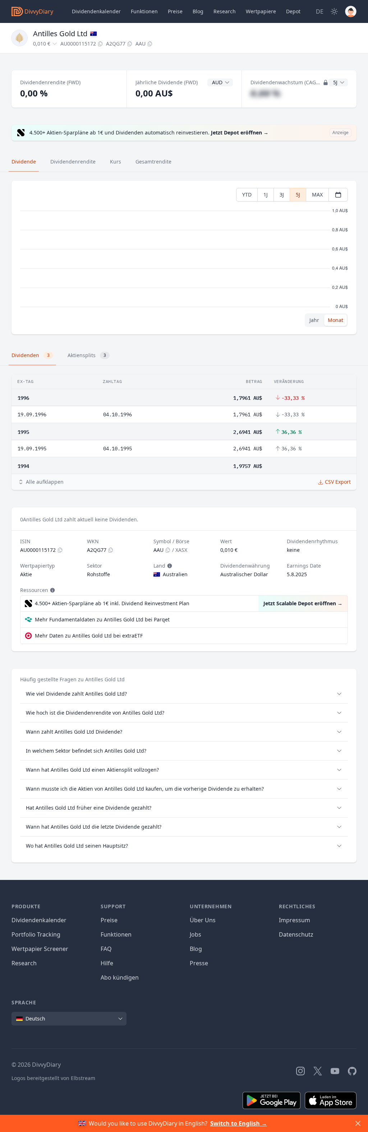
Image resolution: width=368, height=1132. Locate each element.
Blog (196, 949)
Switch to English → (238, 1123)
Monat (335, 320)
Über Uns (203, 920)
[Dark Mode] (334, 11)
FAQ (106, 949)
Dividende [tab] (24, 161)
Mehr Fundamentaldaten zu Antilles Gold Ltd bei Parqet (102, 619)
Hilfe (107, 963)
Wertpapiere (261, 11)
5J (298, 194)
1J (265, 194)
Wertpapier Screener (40, 949)
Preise (175, 11)
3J (282, 194)
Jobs (195, 934)
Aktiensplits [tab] (87, 355)
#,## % (265, 93)
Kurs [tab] (115, 161)
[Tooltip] (168, 566)
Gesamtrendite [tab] (153, 161)
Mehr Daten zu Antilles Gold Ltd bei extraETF (89, 635)
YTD (247, 194)
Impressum (294, 920)
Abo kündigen (120, 977)
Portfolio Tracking (36, 934)
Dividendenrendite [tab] (73, 161)
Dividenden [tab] (31, 355)
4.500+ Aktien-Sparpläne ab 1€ (112, 603)
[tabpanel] (184, 258)
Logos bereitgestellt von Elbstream (53, 1078)
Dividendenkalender (96, 11)
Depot (293, 11)
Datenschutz (296, 934)
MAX (317, 194)
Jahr (314, 320)
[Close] (358, 1123)
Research (24, 963)
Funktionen (144, 11)
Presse (199, 963)
